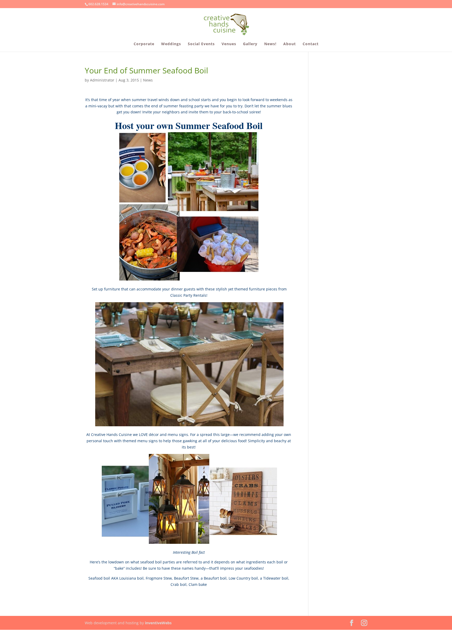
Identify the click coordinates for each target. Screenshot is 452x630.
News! (270, 44)
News (148, 80)
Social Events (201, 44)
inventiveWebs (158, 622)
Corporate (144, 44)
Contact (311, 44)
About (289, 44)
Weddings (171, 44)
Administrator (102, 80)
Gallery (250, 44)
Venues (229, 44)
